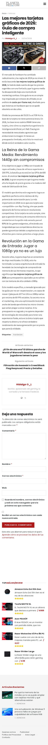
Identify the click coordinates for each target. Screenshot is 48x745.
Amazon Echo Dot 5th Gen (28, 589)
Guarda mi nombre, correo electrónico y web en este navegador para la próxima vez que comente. (25, 502)
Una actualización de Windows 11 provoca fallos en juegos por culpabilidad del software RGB (30, 712)
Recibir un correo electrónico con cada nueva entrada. (22, 516)
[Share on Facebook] (9, 68)
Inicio (4, 13)
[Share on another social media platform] (39, 68)
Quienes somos (9, 732)
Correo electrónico (12, 476)
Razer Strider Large (24, 651)
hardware (17, 334)
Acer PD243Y (21, 618)
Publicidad (24, 732)
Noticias (12, 13)
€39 (23, 661)
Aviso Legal (30, 734)
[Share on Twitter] (24, 68)
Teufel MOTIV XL (23, 604)
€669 (41, 610)
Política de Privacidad (11, 734)
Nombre (7, 464)
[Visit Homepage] (13, 4)
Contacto (6, 737)
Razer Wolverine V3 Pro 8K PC (29, 633)
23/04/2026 (27, 38)
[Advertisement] (24, 559)
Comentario (9, 430)
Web (4, 488)
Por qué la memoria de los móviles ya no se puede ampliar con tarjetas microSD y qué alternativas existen (29, 696)
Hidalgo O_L (11, 38)
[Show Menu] (44, 4)
